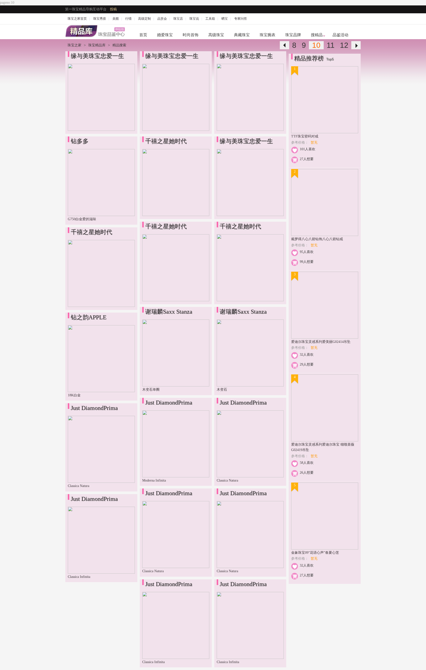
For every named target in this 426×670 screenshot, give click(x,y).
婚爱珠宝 (165, 35)
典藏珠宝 (242, 35)
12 (344, 45)
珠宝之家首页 (77, 18)
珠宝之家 (74, 45)
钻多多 (80, 141)
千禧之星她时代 (91, 232)
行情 (128, 18)
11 (331, 45)
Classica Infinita (79, 577)
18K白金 (74, 395)
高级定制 (144, 18)
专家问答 (240, 18)
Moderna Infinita (154, 480)
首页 (143, 35)
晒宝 (224, 18)
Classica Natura (78, 486)
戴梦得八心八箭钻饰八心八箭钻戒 (317, 239)
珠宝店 (178, 18)
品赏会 (162, 18)
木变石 (222, 389)
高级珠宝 (216, 35)
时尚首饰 (190, 35)
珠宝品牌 (293, 35)
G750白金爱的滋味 (82, 219)
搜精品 (317, 35)
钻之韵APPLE (88, 317)
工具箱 (210, 18)
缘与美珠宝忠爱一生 (97, 56)
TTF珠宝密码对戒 (304, 136)
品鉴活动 (340, 35)
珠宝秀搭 (99, 18)
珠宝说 (194, 18)
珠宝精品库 (97, 45)
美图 (115, 18)
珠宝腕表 (267, 35)
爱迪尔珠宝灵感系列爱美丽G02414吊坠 (321, 342)
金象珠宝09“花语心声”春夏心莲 (315, 552)
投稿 (113, 9)
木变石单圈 (151, 389)
